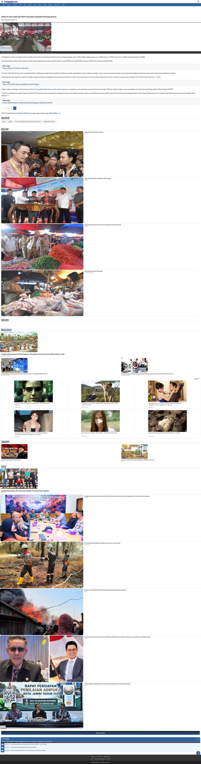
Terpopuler (5, 441)
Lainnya (197, 738)
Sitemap (108, 759)
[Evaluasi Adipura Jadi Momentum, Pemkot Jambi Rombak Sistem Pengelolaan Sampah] (41, 705)
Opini (25, 4)
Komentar (5, 319)
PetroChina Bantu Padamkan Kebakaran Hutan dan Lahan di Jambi (102, 543)
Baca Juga (5, 128)
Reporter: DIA (4, 19)
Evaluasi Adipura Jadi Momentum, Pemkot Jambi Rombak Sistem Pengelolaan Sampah (107, 683)
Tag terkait (5, 117)
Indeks (63, 4)
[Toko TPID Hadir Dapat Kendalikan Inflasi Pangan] (42, 200)
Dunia (20, 4)
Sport (34, 4)
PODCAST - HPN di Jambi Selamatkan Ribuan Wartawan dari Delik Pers (21, 747)
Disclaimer (99, 756)
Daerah (45, 4)
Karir (92, 759)
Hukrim (9, 4)
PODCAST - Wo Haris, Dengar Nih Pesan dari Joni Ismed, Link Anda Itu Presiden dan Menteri (25, 750)
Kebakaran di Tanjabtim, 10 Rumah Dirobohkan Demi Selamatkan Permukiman (105, 590)
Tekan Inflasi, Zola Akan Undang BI (15, 68)
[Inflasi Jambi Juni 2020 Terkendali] (42, 293)
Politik (39, 4)
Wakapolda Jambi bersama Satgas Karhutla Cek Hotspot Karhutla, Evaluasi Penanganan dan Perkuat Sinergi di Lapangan (117, 496)
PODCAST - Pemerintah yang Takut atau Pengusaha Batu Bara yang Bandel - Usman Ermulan (26, 744)
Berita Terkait (6, 329)
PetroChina (57, 4)
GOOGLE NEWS (22, 113)
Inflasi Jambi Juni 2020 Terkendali (93, 271)
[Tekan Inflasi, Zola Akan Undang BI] (42, 154)
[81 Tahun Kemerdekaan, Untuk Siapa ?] (60, 451)
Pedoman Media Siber (100, 759)
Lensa (3, 4)
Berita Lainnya (100, 733)
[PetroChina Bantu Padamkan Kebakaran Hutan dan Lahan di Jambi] (41, 565)
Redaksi (93, 756)
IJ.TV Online (5, 739)
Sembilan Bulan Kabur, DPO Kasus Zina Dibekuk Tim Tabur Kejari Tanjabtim (25, 491)
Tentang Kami (106, 756)
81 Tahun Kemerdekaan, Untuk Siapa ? (11, 460)
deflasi (10, 121)
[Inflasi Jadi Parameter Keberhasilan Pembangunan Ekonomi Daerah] (42, 247)
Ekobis (29, 4)
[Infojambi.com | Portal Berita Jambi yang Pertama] (11, 1)
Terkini (3, 466)
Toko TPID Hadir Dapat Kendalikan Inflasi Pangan (20, 84)
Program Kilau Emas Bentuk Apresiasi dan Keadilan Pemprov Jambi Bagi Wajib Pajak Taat (24, 373)
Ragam (50, 4)
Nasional (15, 4)
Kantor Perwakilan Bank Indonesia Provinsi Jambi (28, 121)
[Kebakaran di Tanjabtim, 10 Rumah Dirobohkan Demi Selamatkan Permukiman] (41, 612)
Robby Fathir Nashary (49, 121)
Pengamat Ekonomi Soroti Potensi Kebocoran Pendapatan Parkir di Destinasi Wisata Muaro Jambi (32, 354)
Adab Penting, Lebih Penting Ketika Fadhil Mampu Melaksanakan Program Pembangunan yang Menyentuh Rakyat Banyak (117, 637)
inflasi (3, 121)
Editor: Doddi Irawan (12, 19)
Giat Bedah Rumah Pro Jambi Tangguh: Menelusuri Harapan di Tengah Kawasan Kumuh (27, 741)
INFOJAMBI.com (54, 113)
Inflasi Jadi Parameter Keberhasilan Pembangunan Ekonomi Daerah (27, 103)
